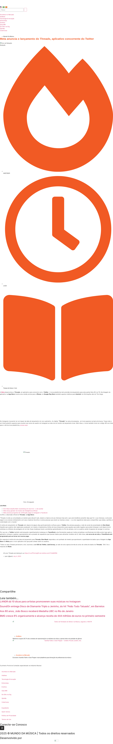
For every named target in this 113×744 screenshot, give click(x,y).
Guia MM (4, 691)
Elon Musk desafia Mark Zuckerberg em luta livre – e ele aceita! (23, 509)
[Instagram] (2, 728)
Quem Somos (6, 712)
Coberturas (5, 702)
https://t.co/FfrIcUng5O (32, 553)
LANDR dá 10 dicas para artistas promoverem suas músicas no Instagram (40, 601)
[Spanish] (6, 7)
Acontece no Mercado (23, 655)
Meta (3, 392)
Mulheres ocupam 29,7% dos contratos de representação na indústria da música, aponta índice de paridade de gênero (47, 638)
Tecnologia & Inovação (9, 679)
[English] (1, 7)
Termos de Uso (6, 719)
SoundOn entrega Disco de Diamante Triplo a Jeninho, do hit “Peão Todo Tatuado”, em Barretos (52, 606)
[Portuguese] (4, 7)
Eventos (4, 687)
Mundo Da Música (8, 36)
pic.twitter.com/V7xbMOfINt (48, 553)
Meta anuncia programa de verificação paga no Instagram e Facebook (25, 513)
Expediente (5, 708)
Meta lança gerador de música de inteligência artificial (20, 511)
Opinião (4, 698)
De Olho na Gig (6, 694)
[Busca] (12, 10)
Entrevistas (5, 683)
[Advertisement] (56, 408)
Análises (18, 636)
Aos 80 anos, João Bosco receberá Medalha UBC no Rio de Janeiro (36, 611)
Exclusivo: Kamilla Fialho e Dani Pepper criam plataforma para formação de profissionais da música (42, 657)
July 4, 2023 (17, 556)
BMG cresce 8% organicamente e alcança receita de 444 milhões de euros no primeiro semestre (52, 615)
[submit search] (25, 9)
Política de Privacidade (9, 715)
